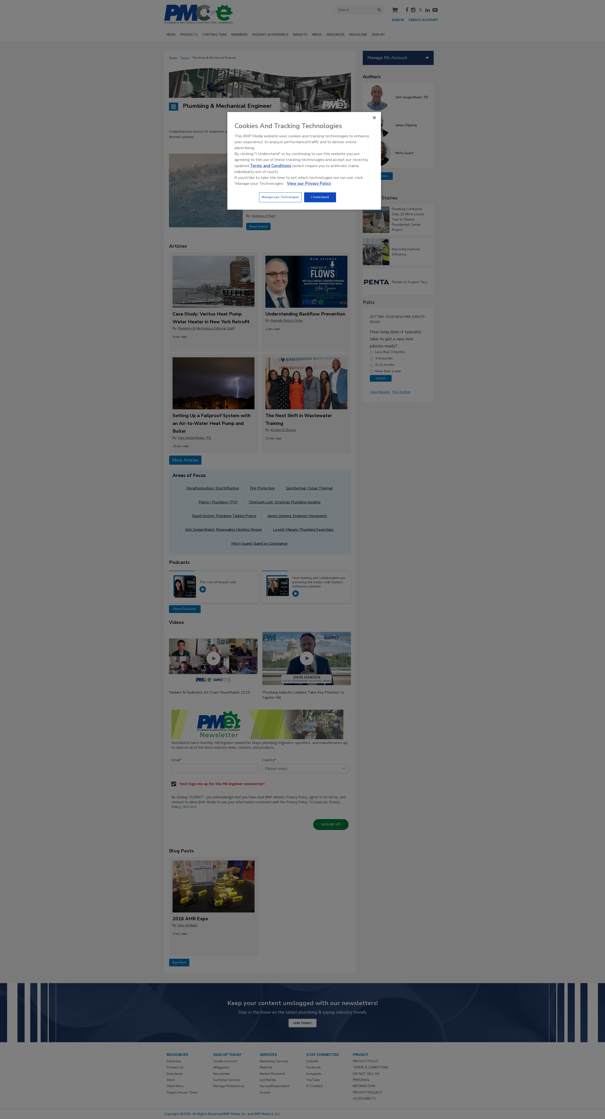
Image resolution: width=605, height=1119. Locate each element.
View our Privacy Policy (309, 183)
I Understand (320, 197)
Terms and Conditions (270, 165)
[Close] (374, 117)
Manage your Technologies (280, 197)
